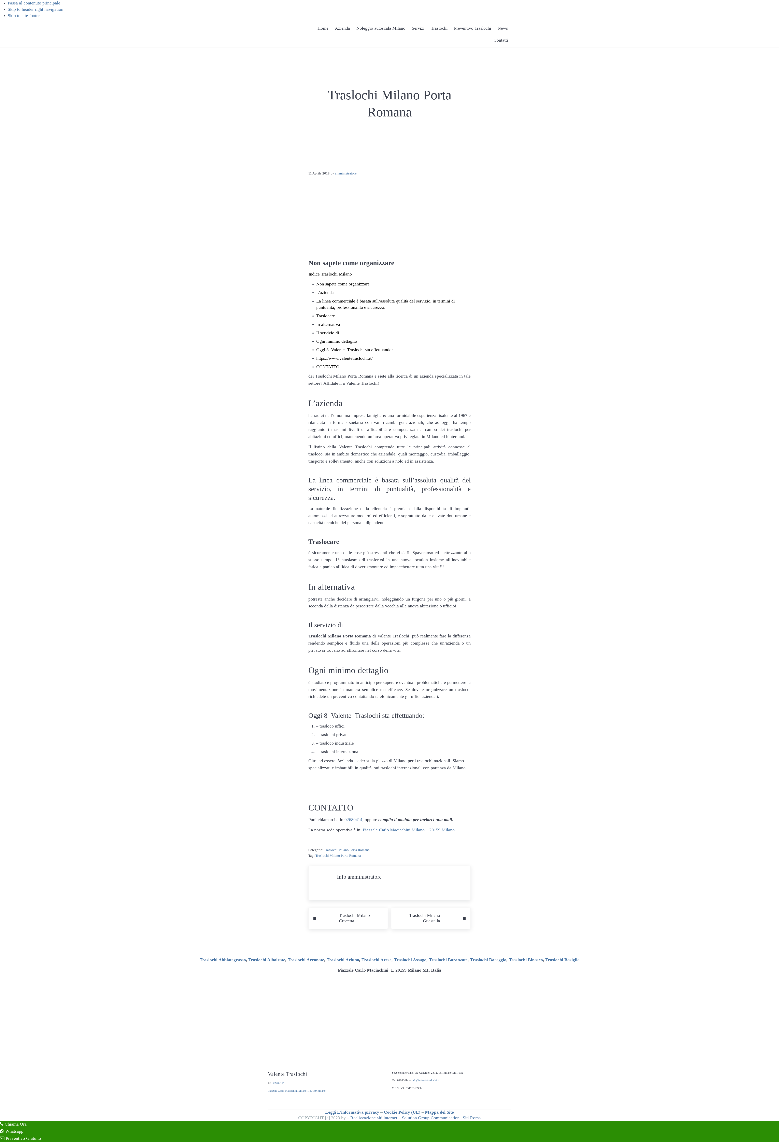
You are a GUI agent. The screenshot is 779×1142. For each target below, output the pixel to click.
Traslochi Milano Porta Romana (347, 850)
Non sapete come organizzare (343, 284)
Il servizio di (327, 332)
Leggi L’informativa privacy (352, 1112)
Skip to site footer (24, 15)
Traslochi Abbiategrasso (223, 959)
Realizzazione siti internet (373, 1117)
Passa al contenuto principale (34, 3)
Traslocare (325, 315)
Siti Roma (472, 1117)
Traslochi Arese (377, 959)
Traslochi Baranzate (448, 959)
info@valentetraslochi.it (425, 1080)
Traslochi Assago (410, 959)
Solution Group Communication (430, 1117)
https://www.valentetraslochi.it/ (344, 358)
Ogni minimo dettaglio (336, 341)
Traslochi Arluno (343, 959)
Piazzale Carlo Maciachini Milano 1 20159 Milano (409, 830)
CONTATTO (327, 366)
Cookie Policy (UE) (402, 1112)
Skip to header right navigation (35, 9)
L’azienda (325, 292)
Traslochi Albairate (266, 959)
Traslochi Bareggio (488, 959)
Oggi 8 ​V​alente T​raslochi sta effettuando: (354, 349)
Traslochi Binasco (526, 959)
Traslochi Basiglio (562, 959)
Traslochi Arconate (306, 959)
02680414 (353, 819)
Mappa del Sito (439, 1112)
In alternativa (328, 324)
